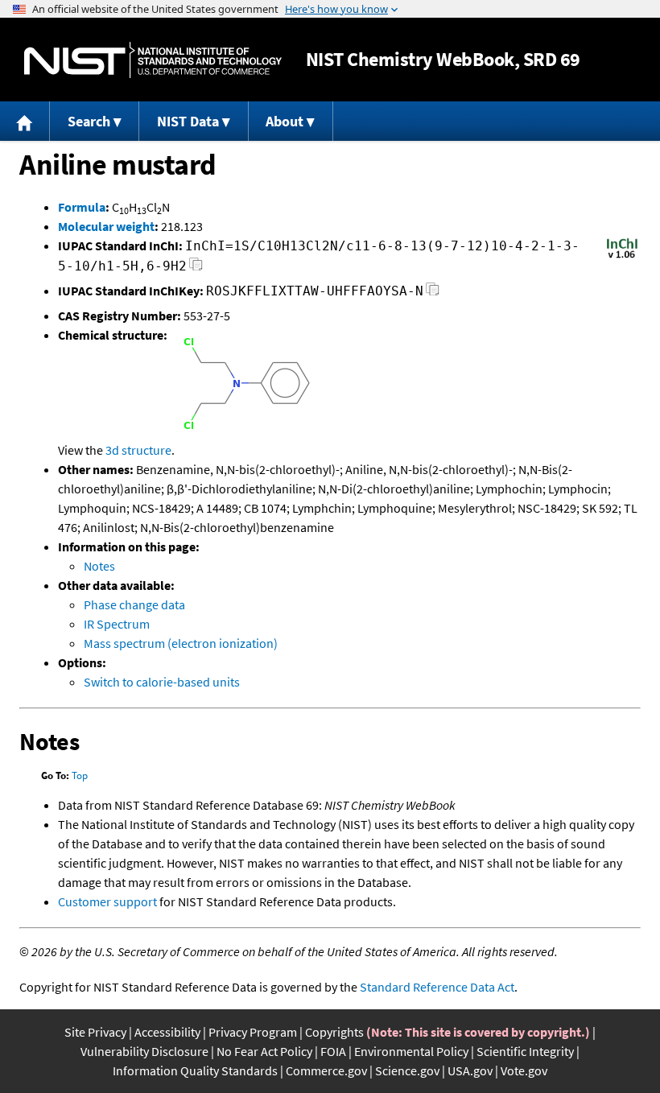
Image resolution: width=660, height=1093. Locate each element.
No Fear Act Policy (264, 1051)
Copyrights (334, 1032)
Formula (81, 207)
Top (80, 775)
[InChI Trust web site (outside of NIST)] (622, 257)
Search (89, 121)
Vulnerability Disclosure (144, 1051)
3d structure (138, 450)
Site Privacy (95, 1032)
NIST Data (188, 121)
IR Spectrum (117, 624)
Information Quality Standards (195, 1070)
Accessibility (167, 1032)
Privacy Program (252, 1032)
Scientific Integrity (525, 1051)
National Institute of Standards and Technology (153, 60)
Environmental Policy (411, 1051)
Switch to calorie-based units (162, 682)
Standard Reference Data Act (437, 987)
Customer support (107, 901)
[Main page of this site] (25, 121)
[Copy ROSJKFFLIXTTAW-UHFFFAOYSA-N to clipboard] (432, 293)
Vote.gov (524, 1070)
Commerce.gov (326, 1070)
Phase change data (134, 604)
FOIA (333, 1051)
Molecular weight (106, 226)
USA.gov (470, 1070)
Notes (99, 566)
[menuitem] (25, 121)
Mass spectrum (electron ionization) (181, 643)
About (284, 121)
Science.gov (407, 1070)
